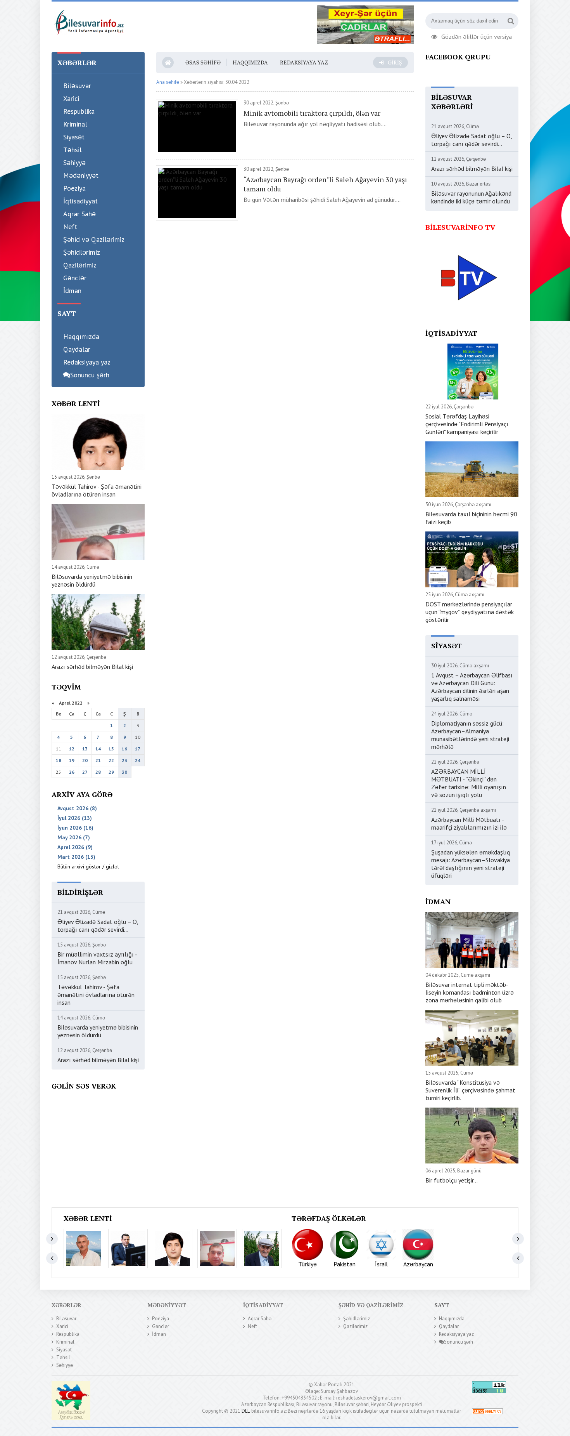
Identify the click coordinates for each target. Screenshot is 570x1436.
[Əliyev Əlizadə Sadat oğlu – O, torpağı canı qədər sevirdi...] (83, 1248)
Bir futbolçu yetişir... (451, 1180)
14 (98, 749)
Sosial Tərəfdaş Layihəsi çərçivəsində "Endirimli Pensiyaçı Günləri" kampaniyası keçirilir (466, 424)
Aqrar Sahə (79, 213)
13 (85, 749)
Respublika (79, 111)
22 (111, 760)
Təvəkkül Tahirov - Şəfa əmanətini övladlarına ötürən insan (97, 490)
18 (58, 760)
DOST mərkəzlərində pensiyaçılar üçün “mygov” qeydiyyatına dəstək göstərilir (469, 611)
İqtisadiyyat (80, 200)
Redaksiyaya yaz (87, 362)
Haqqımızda (81, 336)
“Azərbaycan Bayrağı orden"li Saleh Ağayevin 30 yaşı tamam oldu (325, 184)
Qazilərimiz (80, 264)
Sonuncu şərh (89, 374)
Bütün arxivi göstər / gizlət (88, 866)
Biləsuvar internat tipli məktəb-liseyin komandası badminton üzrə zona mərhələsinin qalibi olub (469, 992)
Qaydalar (76, 349)
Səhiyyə (74, 162)
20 (85, 760)
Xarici (71, 98)
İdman (72, 290)
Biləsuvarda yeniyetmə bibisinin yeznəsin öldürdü (92, 580)
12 (71, 749)
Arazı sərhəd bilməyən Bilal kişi (92, 666)
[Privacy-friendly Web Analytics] (487, 1412)
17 (137, 749)
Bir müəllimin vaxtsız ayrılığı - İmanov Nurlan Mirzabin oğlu (97, 958)
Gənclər (74, 277)
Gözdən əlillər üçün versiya (476, 36)
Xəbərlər (66, 1305)
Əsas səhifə (203, 62)
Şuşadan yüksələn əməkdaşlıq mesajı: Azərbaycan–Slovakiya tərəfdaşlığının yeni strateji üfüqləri (470, 863)
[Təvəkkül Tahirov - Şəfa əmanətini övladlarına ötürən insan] (172, 1248)
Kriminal (75, 124)
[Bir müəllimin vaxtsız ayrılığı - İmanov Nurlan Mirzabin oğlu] (128, 1248)
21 (98, 760)
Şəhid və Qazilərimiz (93, 239)
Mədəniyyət (80, 175)
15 (111, 749)
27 (85, 772)
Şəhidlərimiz (81, 252)
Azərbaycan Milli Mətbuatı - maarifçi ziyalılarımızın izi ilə (469, 823)
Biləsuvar (77, 85)
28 (98, 772)
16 (124, 749)
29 (111, 772)
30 (124, 772)
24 (137, 760)
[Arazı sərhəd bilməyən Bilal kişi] (261, 1248)
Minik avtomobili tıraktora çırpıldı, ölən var (312, 113)
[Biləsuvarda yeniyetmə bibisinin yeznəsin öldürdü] (217, 1248)
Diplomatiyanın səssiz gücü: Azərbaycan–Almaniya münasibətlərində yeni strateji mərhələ (470, 734)
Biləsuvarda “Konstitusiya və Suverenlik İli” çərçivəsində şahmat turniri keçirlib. (470, 1090)
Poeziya (74, 188)
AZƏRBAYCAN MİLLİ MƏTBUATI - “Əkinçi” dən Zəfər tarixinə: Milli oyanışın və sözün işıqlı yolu (468, 783)
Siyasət (74, 136)
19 (71, 760)
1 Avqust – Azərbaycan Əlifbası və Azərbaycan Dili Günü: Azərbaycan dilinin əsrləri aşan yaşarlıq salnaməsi (472, 686)
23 (124, 760)
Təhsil (72, 149)
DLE (246, 1411)
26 (71, 772)
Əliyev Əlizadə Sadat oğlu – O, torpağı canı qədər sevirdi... (97, 925)
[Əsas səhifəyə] (88, 21)
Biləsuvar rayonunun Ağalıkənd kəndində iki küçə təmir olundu (471, 197)
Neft (70, 226)
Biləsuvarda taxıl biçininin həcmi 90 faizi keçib (471, 518)
